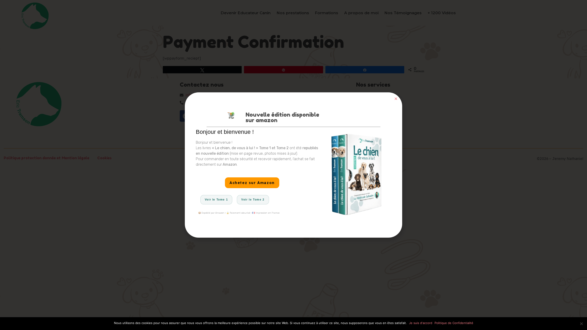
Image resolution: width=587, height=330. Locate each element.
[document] (293, 165)
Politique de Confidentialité (454, 323)
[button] (396, 98)
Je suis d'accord (420, 323)
